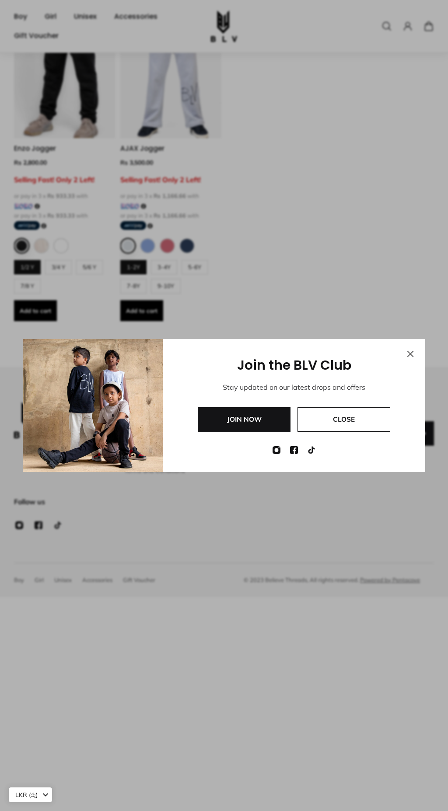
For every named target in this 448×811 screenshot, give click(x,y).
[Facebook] (294, 450)
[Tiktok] (311, 450)
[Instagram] (276, 450)
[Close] (410, 354)
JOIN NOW (244, 419)
